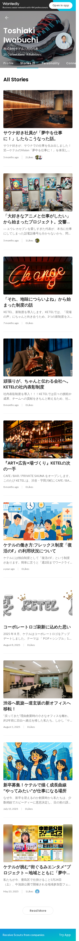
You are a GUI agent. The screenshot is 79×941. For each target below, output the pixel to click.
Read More (38, 911)
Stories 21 (27, 63)
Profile (8, 63)
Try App (65, 935)
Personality (50, 63)
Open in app (60, 5)
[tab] (8, 63)
